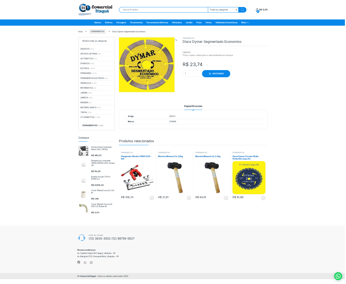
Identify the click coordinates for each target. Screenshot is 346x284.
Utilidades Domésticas (226, 22)
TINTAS (86, 112)
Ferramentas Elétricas (157, 22)
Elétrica (108, 22)
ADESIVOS (87, 49)
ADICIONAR (218, 73)
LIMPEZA (86, 97)
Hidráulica (177, 22)
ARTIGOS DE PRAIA (90, 54)
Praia (198, 22)
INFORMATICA (88, 88)
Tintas (208, 22)
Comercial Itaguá (87, 276)
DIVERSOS (87, 63)
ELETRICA (87, 68)
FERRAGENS (88, 73)
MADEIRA (86, 102)
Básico (97, 22)
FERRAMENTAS (97, 31)
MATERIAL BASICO (90, 107)
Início (80, 31)
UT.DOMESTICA (90, 117)
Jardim (189, 22)
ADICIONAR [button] (149, 198)
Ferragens (121, 22)
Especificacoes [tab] (193, 106)
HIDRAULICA (88, 83)
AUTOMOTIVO (88, 58)
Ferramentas (136, 22)
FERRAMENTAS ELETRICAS (94, 78)
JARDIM (86, 93)
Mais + (244, 22)
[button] (176, 40)
